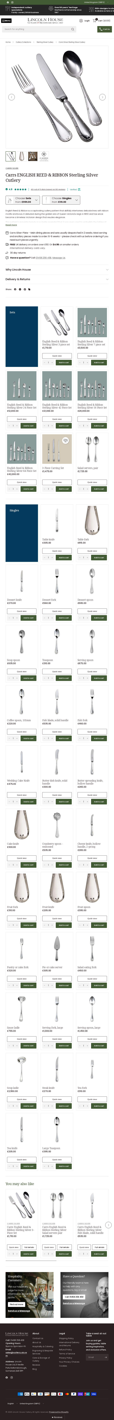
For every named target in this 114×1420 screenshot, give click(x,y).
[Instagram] (12, 2)
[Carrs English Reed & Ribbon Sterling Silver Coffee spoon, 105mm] (21, 701)
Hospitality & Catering (42, 1346)
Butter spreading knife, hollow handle (90, 782)
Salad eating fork (87, 967)
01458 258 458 (43, 257)
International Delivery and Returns (69, 1344)
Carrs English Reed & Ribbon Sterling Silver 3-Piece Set (20, 1230)
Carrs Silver (12, 168)
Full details (29, 1247)
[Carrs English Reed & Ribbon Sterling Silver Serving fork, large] (57, 1008)
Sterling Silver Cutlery (45, 42)
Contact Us (37, 1338)
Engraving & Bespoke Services (42, 1352)
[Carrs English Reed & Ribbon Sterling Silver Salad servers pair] (92, 449)
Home (8, 42)
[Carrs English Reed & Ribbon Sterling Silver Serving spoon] (92, 641)
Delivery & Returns (18, 279)
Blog (34, 1369)
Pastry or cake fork (18, 967)
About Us (36, 1342)
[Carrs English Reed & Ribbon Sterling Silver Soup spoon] (21, 641)
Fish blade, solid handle (55, 720)
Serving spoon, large (89, 1027)
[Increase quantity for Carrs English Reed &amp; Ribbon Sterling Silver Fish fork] (87, 738)
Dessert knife (14, 599)
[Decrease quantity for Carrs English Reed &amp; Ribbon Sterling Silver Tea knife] (9, 1166)
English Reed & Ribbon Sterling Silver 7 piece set (91, 343)
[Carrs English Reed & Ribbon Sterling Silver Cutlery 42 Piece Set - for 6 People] (57, 385)
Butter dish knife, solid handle (54, 782)
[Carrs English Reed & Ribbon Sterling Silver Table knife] (57, 520)
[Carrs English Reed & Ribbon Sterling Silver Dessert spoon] (92, 580)
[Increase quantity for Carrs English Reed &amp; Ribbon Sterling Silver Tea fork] (87, 1106)
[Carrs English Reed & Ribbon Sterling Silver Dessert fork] (57, 580)
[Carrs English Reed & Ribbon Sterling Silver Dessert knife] (21, 580)
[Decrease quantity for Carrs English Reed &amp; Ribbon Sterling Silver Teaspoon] (44, 678)
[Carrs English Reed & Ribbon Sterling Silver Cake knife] (21, 825)
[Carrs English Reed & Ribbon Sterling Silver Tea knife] (21, 1129)
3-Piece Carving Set (53, 468)
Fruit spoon (84, 907)
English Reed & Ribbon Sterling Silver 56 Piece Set (92, 406)
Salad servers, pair (88, 468)
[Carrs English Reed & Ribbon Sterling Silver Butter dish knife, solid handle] (57, 761)
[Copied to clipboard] (29, 289)
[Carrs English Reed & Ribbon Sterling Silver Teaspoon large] (57, 1129)
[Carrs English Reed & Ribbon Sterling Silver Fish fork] (92, 701)
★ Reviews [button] (57, 1417)
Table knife (48, 539)
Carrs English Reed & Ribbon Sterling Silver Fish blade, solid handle (91, 1230)
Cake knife (13, 843)
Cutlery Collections (23, 42)
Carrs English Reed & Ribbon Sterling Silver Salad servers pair (54, 1230)
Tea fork (82, 1087)
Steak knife (48, 1087)
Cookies (63, 1365)
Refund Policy (65, 1349)
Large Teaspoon (51, 1148)
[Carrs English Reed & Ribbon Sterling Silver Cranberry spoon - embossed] (57, 825)
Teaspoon (47, 660)
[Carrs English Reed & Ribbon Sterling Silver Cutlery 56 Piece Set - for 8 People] (92, 385)
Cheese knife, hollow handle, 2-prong (89, 845)
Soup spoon (13, 660)
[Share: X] (20, 289)
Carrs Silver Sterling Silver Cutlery (72, 42)
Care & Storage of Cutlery (41, 1359)
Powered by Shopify (59, 1412)
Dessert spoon (85, 599)
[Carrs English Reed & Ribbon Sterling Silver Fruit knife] (57, 888)
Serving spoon (85, 660)
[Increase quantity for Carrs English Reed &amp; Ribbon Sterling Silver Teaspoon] (52, 678)
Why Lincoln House (18, 270)
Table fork (83, 539)
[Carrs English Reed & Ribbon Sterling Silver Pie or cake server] (57, 948)
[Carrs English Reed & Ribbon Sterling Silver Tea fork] (92, 1069)
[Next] (102, 97)
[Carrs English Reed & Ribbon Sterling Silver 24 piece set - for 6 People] (21, 385)
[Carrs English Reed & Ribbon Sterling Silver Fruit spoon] (92, 888)
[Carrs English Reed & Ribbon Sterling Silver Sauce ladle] (21, 1008)
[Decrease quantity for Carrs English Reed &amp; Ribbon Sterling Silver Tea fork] (80, 1106)
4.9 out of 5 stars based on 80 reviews (48, 189)
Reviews (36, 1365)
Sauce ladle (13, 1027)
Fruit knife (48, 907)
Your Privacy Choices (69, 1361)
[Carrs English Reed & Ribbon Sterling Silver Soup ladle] (21, 1069)
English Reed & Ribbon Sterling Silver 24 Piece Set (21, 406)
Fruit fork (12, 907)
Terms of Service (67, 1353)
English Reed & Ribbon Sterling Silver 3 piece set (56, 343)
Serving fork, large (52, 1027)
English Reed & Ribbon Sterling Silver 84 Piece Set (21, 469)
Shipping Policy (66, 1338)
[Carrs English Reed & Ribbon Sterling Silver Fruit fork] (21, 888)
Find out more (16, 1304)
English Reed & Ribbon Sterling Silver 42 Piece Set (57, 406)
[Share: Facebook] (15, 289)
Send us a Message (19, 1310)
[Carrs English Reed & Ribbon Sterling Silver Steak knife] (57, 1069)
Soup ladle (12, 1087)
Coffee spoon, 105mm (19, 720)
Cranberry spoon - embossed (52, 845)
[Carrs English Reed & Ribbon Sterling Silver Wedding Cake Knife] (21, 761)
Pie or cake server (52, 967)
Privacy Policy (65, 1357)
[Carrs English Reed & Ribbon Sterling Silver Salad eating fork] (92, 948)
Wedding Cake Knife (18, 780)
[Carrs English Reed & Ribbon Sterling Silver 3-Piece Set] (57, 322)
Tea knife (12, 1148)
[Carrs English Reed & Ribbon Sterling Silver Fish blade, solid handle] (57, 701)
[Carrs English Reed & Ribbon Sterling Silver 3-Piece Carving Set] (57, 449)
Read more (11, 225)
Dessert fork (49, 599)
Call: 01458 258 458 (74, 1297)
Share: (9, 289)
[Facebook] (8, 2)
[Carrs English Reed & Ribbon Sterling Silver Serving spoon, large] (92, 1008)
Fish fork (83, 720)
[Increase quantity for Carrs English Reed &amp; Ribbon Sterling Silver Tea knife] (17, 1166)
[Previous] (11, 97)
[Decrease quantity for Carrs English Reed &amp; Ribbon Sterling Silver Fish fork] (80, 738)
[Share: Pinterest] (25, 289)
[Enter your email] (105, 1357)
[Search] (72, 29)
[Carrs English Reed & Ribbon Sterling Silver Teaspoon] (57, 641)
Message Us (58, 257)
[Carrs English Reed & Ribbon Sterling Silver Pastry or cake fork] (21, 948)
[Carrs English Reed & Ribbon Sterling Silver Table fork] (92, 520)
